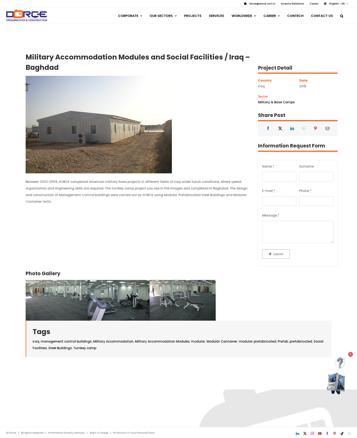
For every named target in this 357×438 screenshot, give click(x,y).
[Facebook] (268, 128)
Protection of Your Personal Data (134, 432)
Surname (306, 166)
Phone (305, 191)
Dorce (12, 432)
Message (270, 215)
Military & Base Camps (276, 102)
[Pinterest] (315, 128)
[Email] (327, 128)
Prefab (283, 341)
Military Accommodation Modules (162, 341)
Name (268, 166)
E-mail (268, 191)
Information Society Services (66, 432)
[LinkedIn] (292, 128)
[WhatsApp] (303, 128)
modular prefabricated (257, 341)
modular (198, 341)
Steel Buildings (60, 348)
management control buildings (66, 341)
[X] (280, 128)
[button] (341, 15)
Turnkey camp (84, 348)
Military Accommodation (113, 341)
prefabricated (301, 341)
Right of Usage (99, 432)
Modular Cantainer (222, 341)
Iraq (36, 341)
